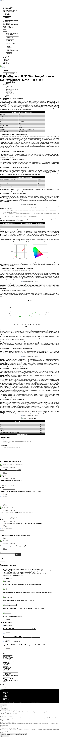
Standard (13, 710)
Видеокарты (7, 8)
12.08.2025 (5, 538)
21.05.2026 (8, 632)
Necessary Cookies (6, 710)
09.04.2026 (5, 483)
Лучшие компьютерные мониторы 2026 (11, 480)
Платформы (7, 19)
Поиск (1, 552)
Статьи (5, 57)
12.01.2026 (5, 505)
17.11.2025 (5, 515)
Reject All (3, 734)
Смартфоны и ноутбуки (10, 24)
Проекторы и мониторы (10, 20)
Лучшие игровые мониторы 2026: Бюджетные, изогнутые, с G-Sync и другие (20, 491)
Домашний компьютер (10, 10)
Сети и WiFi (6, 23)
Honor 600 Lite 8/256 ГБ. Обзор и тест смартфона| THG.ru (19, 572)
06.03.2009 (5, 84)
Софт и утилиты (8, 27)
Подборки (6, 59)
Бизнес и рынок (8, 7)
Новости (5, 60)
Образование (7, 16)
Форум (5, 62)
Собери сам (6, 26)
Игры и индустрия (8, 11)
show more (5, 708)
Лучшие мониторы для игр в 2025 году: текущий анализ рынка (16, 546)
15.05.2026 (8, 640)
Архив (1, 688)
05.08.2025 (5, 549)
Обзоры (5, 31)
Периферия (6, 17)
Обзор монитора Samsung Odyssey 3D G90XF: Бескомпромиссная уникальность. (21, 523)
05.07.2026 (8, 587)
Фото (4, 29)
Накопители (7, 14)
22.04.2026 (5, 473)
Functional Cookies (6, 716)
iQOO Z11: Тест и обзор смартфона (13, 575)
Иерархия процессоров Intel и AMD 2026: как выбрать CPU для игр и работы (25, 573)
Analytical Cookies (6, 722)
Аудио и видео (7, 5)
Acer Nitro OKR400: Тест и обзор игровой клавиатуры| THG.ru (19, 629)
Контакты (6, 63)
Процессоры (7, 21)
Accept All (3, 705)
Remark (13, 716)
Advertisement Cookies (7, 728)
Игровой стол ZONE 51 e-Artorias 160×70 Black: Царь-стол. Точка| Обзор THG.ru (24, 645)
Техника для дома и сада (12, 50)
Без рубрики (7, 656)
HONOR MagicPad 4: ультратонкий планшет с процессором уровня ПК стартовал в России (29, 571)
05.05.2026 (8, 648)
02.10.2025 (5, 526)
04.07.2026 (8, 595)
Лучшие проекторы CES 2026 (8, 502)
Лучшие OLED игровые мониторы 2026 (10, 470)
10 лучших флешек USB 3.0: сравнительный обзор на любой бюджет (23, 569)
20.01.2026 (5, 494)
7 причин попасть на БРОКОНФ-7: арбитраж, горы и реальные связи (21, 637)
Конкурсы (6, 13)
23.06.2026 (8, 619)
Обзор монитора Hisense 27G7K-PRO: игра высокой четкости (16, 513)
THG (4, 472)
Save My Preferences (13, 734)
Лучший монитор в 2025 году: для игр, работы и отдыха (15, 535)
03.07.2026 (8, 611)
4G (4, 653)
